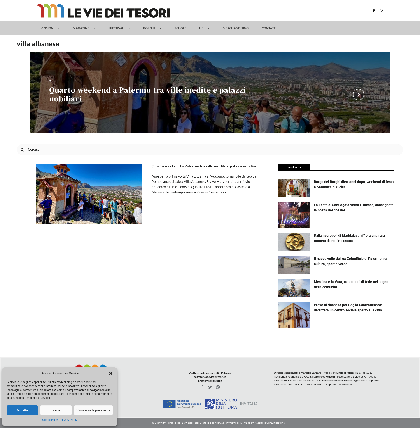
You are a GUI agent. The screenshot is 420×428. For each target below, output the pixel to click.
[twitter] (210, 387)
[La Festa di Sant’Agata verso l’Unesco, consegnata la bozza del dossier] (294, 215)
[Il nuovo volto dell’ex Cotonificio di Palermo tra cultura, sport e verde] (294, 265)
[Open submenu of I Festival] (131, 28)
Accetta (22, 410)
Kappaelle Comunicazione (269, 422)
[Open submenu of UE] (211, 28)
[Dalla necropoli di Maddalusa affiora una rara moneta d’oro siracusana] (294, 242)
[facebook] (374, 10)
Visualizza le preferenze (93, 410)
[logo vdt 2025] (103, 5)
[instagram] (381, 10)
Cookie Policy (50, 419)
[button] (110, 373)
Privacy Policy (69, 419)
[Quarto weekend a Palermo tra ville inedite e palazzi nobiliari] (89, 194)
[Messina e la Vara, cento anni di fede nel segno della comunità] (294, 288)
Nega (56, 410)
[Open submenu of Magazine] (97, 28)
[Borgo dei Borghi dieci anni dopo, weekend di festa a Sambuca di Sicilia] (294, 188)
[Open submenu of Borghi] (162, 28)
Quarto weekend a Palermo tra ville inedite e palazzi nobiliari (147, 95)
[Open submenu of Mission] (61, 28)
